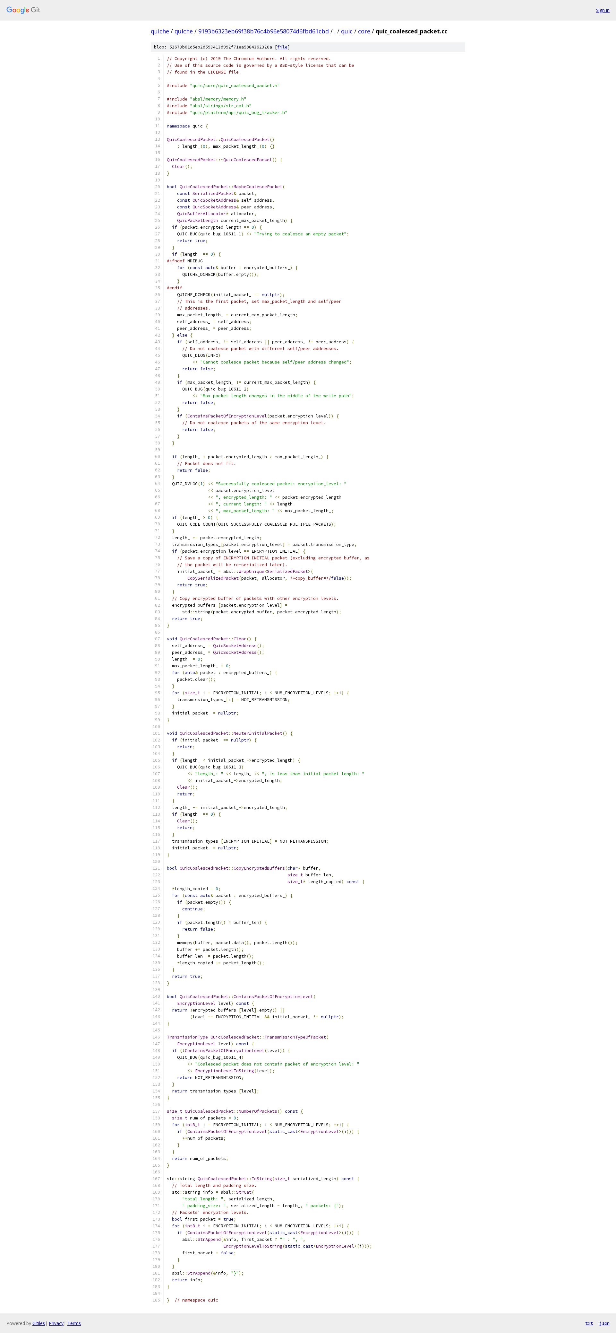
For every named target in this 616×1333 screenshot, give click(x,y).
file (282, 47)
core (364, 31)
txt (589, 1323)
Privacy (56, 1323)
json (604, 1323)
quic (347, 31)
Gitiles (38, 1323)
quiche (160, 31)
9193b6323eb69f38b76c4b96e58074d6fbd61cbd (263, 31)
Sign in (603, 10)
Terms (74, 1323)
